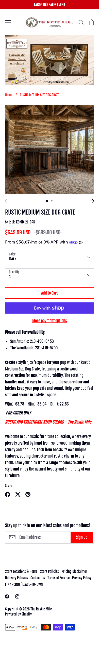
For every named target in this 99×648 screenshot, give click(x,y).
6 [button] (52, 79)
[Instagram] (17, 596)
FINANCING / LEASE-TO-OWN (24, 584)
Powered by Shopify (18, 614)
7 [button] (57, 79)
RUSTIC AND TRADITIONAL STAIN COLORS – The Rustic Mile (48, 422)
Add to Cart (49, 293)
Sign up (82, 537)
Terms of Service (58, 578)
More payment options (49, 320)
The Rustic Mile (41, 609)
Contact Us (37, 578)
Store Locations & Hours (21, 571)
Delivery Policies (16, 578)
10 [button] (72, 79)
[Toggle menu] (8, 22)
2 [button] (32, 79)
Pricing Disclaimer (74, 571)
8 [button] (62, 79)
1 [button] (27, 79)
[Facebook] (7, 596)
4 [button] (42, 79)
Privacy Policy (81, 578)
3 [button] (37, 79)
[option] (49, 149)
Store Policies (49, 571)
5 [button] (47, 79)
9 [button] (67, 79)
